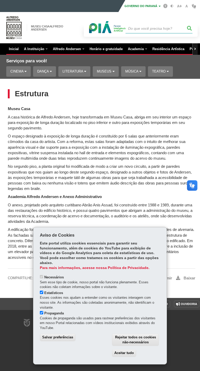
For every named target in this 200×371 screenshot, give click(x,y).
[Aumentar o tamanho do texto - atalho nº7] (179, 6)
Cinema (17, 71)
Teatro (159, 71)
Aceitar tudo (124, 353)
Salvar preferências (57, 337)
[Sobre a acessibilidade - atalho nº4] (165, 5)
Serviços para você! (26, 60)
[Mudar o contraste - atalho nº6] (172, 6)
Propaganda (54, 313)
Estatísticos (53, 293)
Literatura (73, 71)
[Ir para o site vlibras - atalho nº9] (194, 6)
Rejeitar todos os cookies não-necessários (135, 339)
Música (132, 71)
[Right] (195, 49)
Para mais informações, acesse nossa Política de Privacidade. (94, 268)
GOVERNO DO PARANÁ (141, 6)
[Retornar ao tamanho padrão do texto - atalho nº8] (187, 6)
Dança (43, 71)
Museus (105, 71)
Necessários (54, 277)
